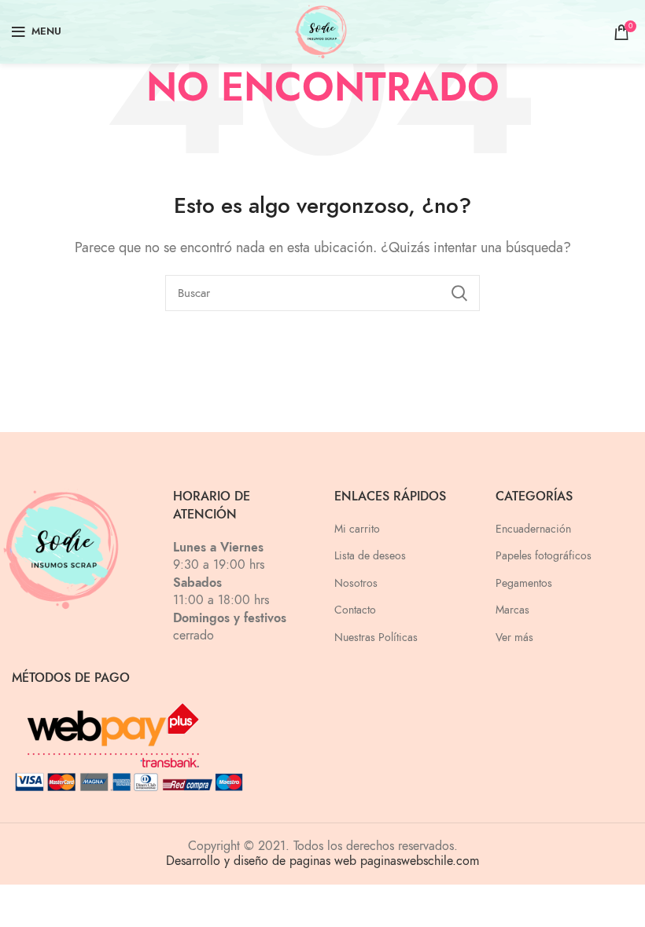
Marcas (512, 610)
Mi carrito (357, 529)
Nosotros (356, 583)
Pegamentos (524, 583)
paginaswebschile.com (419, 861)
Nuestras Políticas (376, 637)
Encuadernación (533, 529)
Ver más (514, 637)
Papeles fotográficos (544, 555)
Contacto (355, 610)
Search (458, 293)
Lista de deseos (370, 555)
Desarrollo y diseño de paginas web (261, 861)
